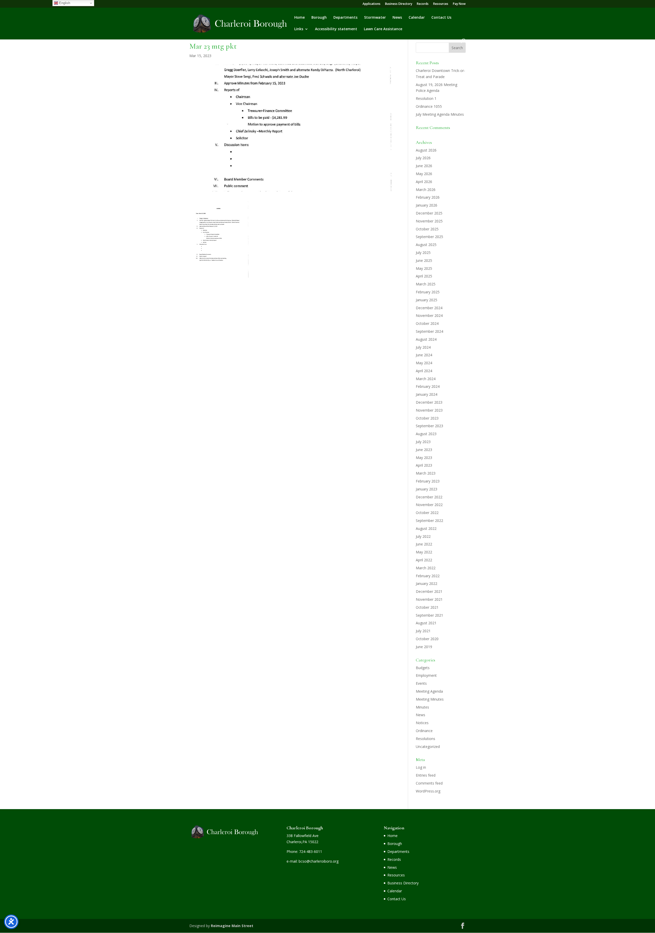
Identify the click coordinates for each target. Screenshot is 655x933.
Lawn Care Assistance (383, 29)
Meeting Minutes (430, 699)
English (64, 3)
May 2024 (424, 362)
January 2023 (426, 489)
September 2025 (429, 236)
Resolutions (425, 738)
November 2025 (429, 221)
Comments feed (429, 783)
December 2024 (429, 307)
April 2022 (424, 559)
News (397, 18)
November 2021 (429, 599)
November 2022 (429, 504)
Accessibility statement (336, 29)
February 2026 (428, 197)
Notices (422, 722)
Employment (426, 675)
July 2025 (423, 252)
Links (298, 29)
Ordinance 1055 (429, 106)
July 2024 (423, 347)
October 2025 (427, 229)
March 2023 (425, 473)
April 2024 (424, 370)
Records (423, 4)
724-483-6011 (310, 851)
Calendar (417, 18)
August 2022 (426, 528)
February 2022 (428, 575)
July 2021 (423, 630)
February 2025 (428, 291)
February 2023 (428, 481)
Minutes (422, 707)
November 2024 (429, 315)
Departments (345, 18)
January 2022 (426, 583)
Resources (440, 4)
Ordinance (424, 730)
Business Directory (398, 4)
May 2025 (424, 268)
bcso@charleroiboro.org (319, 861)
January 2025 (426, 299)
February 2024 (428, 386)
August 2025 (426, 244)
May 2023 (424, 457)
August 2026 (426, 150)
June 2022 (424, 544)
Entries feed (425, 775)
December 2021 (429, 591)
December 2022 (429, 497)
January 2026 (426, 205)
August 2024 (426, 339)
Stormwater (375, 18)
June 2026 (424, 165)
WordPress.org (428, 791)
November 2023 (429, 410)
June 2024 (424, 354)
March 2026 (425, 189)
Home (299, 18)
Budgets (423, 667)
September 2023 (429, 425)
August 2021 (426, 622)
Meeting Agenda (429, 691)
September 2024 (429, 331)
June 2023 (424, 449)
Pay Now (459, 4)
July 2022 (423, 536)
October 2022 (427, 512)
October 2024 (427, 323)
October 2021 (427, 607)
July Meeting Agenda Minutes (440, 114)
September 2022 (429, 520)
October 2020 (427, 638)
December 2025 (429, 213)
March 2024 (425, 378)
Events (421, 683)
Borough (319, 18)
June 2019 (424, 646)
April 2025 (424, 276)
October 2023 (427, 418)
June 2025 (424, 260)
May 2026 (424, 173)
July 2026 (423, 157)
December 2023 (429, 402)
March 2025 (425, 284)
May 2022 (424, 552)
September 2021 (429, 615)
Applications (371, 4)
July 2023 (423, 441)
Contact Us (441, 18)
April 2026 (424, 181)
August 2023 (426, 433)
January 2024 (426, 394)
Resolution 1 (426, 98)
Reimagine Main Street (232, 925)
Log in (421, 767)
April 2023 (424, 465)
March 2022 (425, 567)
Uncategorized (428, 746)
